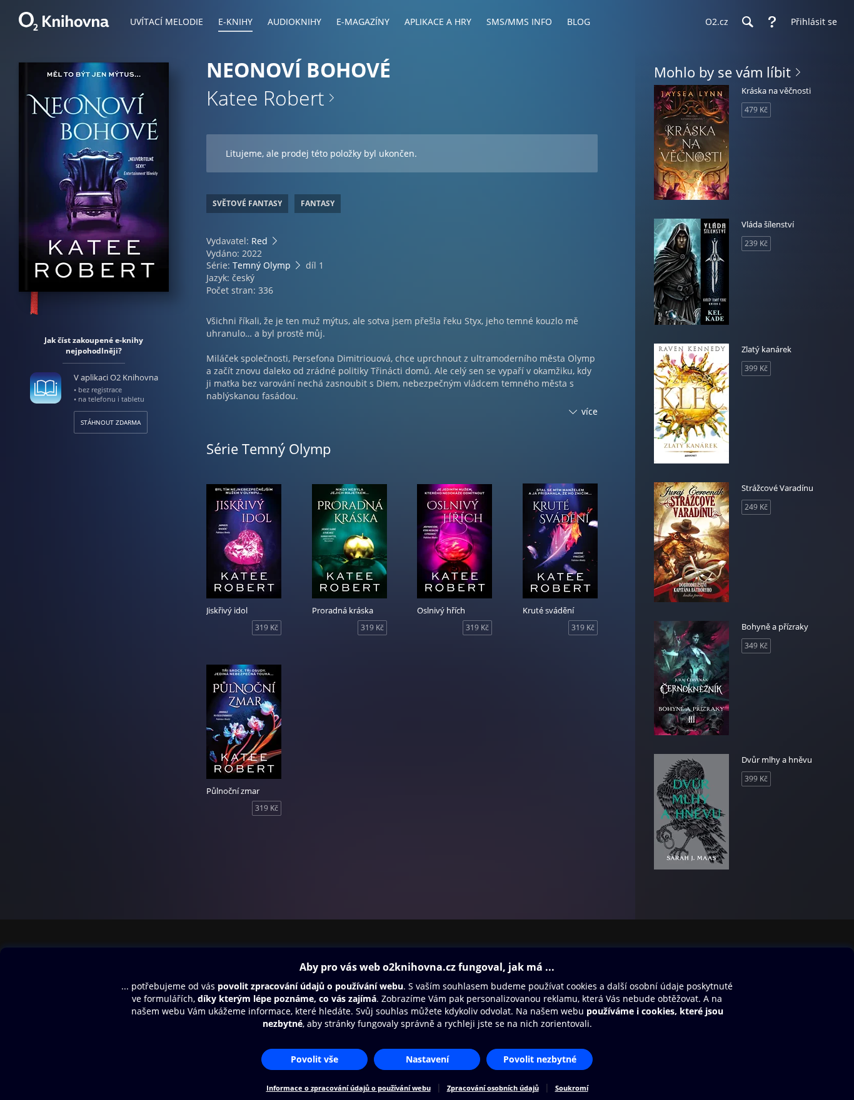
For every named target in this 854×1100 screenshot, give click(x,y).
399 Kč (756, 368)
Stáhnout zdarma (111, 422)
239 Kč (756, 243)
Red (259, 241)
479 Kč (756, 109)
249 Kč (756, 507)
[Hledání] (747, 22)
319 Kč (266, 627)
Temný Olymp (262, 265)
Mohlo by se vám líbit (722, 71)
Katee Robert (265, 97)
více (589, 411)
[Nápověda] (772, 22)
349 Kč (756, 645)
